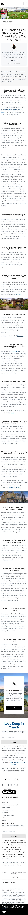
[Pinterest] (11, 785)
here (12, 413)
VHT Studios (15, 351)
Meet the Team (6, 807)
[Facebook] (2, 785)
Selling (4, 818)
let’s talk (18, 294)
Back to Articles (8, 22)
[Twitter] (5, 785)
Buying (4, 820)
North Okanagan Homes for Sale (10, 805)
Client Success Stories (7, 810)
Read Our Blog (5, 812)
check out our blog (14, 487)
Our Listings (5, 802)
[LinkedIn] (8, 785)
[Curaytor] (9, 793)
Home (3, 799)
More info (4, 908)
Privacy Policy (14, 877)
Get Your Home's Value (8, 815)
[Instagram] (17, 785)
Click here (20, 336)
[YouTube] (14, 785)
